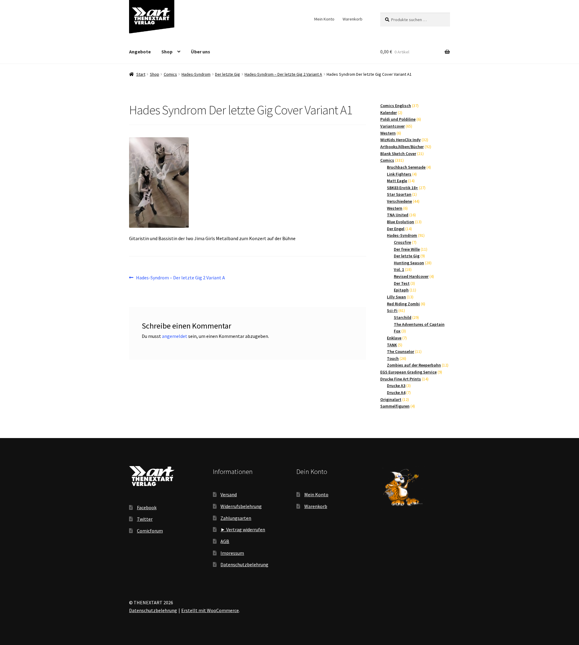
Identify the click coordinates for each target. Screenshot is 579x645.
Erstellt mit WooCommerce (210, 610)
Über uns (200, 52)
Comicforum (150, 531)
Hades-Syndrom (196, 74)
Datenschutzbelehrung (244, 564)
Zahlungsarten (235, 518)
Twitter (145, 519)
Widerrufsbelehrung (241, 506)
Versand (228, 494)
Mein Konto (324, 19)
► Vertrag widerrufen (242, 529)
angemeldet (174, 336)
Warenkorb (352, 19)
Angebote (140, 52)
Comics (170, 74)
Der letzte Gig (227, 74)
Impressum (232, 553)
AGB (224, 541)
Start (140, 74)
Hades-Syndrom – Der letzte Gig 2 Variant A (283, 74)
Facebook (147, 507)
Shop (166, 52)
